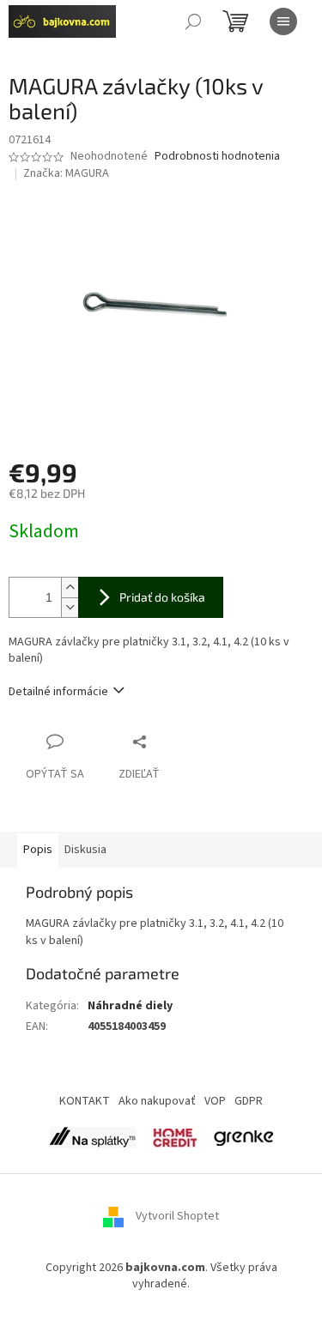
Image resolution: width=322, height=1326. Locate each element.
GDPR (248, 1101)
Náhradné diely (130, 1005)
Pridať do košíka (162, 597)
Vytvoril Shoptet (177, 1217)
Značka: (66, 173)
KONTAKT (84, 1101)
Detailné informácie (58, 691)
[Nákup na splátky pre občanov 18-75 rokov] (175, 1137)
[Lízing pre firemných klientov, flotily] (243, 1137)
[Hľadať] (193, 21)
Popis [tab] (37, 849)
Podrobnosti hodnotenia (217, 156)
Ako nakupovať (157, 1101)
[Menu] (283, 21)
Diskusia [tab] (85, 849)
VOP (215, 1101)
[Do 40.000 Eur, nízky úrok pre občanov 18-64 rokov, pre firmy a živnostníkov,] (93, 1137)
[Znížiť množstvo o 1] (69, 607)
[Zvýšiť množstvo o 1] (69, 587)
